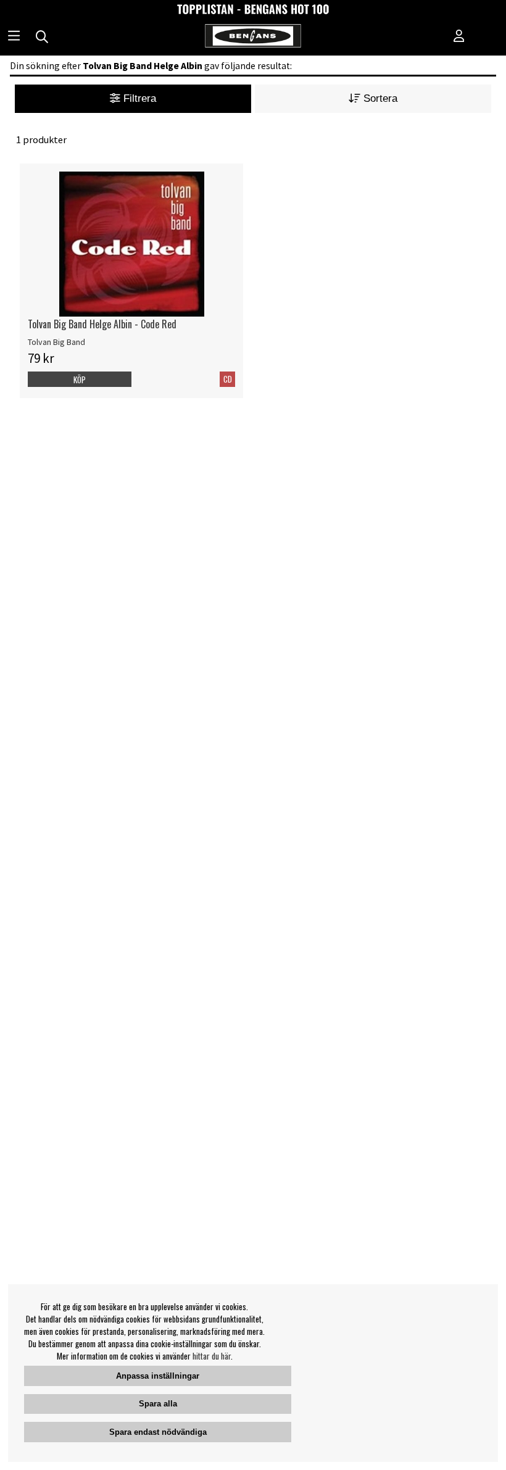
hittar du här (212, 1356)
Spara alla (158, 1403)
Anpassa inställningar (157, 1376)
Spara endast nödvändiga (158, 1432)
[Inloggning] (459, 37)
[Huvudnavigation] (14, 37)
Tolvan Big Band (56, 341)
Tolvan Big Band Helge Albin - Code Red (102, 324)
